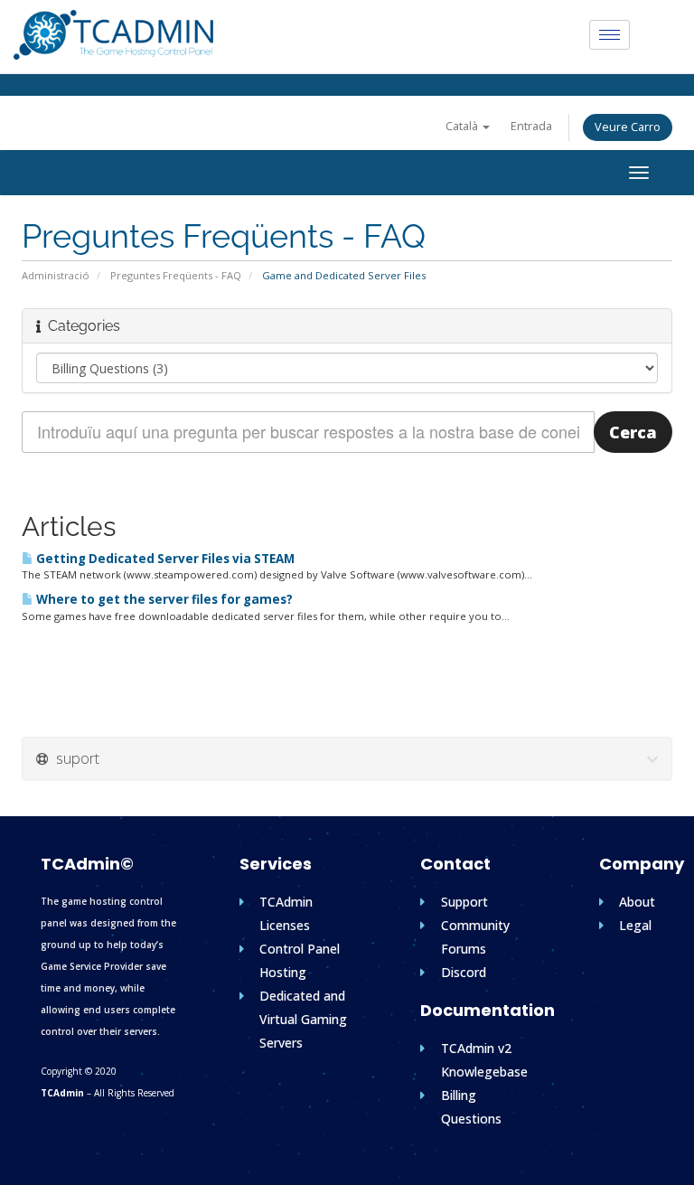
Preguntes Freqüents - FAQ (175, 275)
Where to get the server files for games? (163, 599)
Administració (55, 275)
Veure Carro (628, 127)
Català (463, 126)
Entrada (531, 126)
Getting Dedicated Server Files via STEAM (164, 558)
